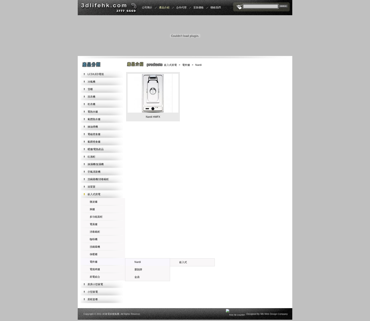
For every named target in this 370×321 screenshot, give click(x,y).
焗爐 (92, 209)
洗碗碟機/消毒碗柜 (98, 179)
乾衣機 (91, 104)
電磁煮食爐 (94, 134)
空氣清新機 (94, 171)
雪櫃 (90, 89)
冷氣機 (91, 81)
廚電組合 (95, 276)
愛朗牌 (138, 269)
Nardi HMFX (153, 116)
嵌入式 (183, 262)
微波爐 (93, 201)
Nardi (137, 262)
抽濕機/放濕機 (96, 164)
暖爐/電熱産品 (96, 149)
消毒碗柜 (95, 231)
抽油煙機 (93, 126)
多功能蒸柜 (96, 216)
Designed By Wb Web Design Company (267, 314)
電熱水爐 (93, 111)
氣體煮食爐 (94, 141)
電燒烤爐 (95, 269)
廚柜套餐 (93, 299)
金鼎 (137, 277)
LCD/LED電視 (96, 74)
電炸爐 (93, 261)
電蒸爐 (93, 224)
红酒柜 (91, 156)
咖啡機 (93, 239)
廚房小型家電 (95, 284)
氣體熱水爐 (94, 119)
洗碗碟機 (95, 246)
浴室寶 (91, 186)
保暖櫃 (93, 254)
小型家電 (93, 291)
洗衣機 (91, 96)
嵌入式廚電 (94, 194)
